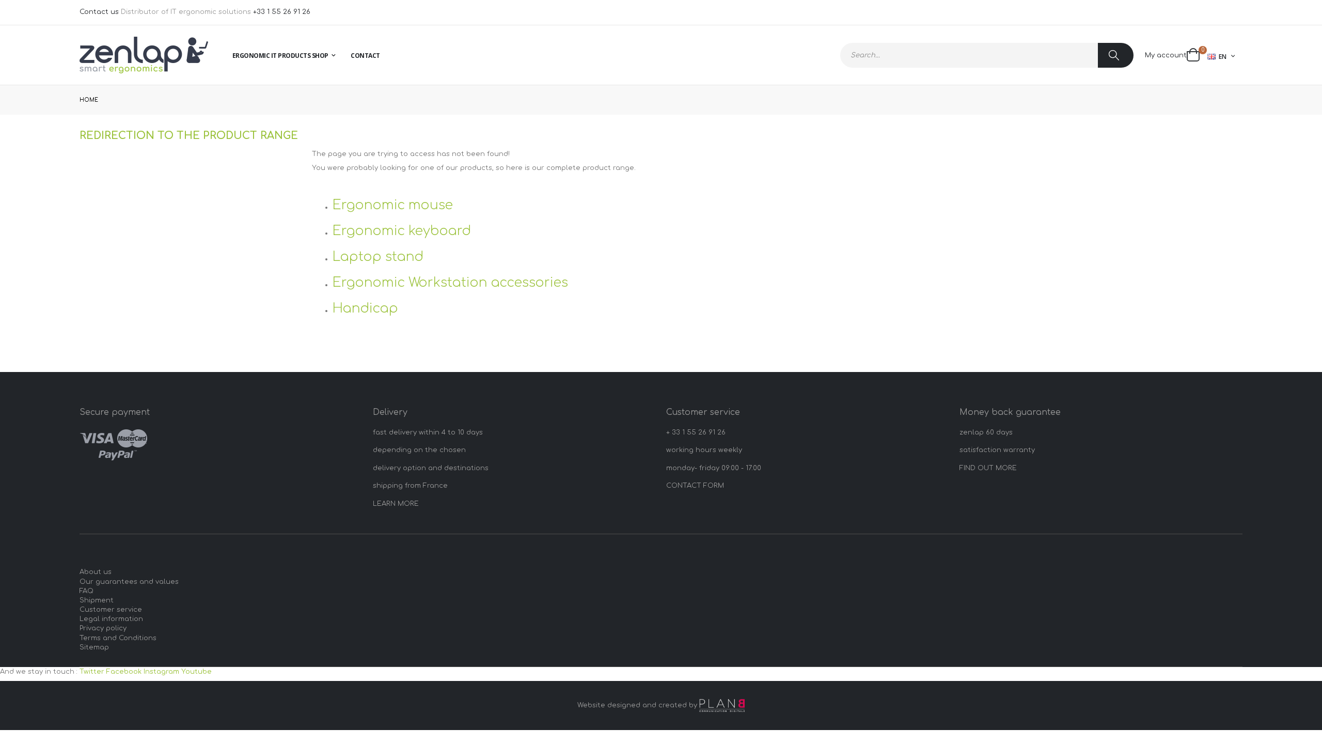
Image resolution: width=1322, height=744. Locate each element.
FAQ (86, 591)
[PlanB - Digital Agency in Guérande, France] (722, 705)
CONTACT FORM (695, 485)
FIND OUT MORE (988, 468)
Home (89, 100)
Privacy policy (103, 628)
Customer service (111, 609)
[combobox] (987, 55)
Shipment (97, 600)
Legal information (111, 619)
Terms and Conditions (118, 638)
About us (96, 572)
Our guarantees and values (129, 581)
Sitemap (94, 647)
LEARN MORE (396, 503)
